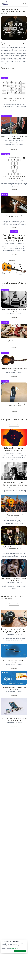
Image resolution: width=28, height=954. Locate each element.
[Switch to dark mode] (23, 3)
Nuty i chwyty (5, 154)
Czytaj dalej (14, 254)
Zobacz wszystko (14, 72)
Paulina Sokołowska (9, 180)
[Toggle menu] (25, 3)
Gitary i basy (14, 231)
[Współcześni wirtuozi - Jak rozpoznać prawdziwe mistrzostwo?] (14, 28)
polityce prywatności (14, 948)
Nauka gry (4, 78)
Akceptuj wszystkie (20, 950)
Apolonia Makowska (7, 34)
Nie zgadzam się (8, 950)
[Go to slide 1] (22, 37)
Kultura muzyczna (8, 28)
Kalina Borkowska (10, 313)
